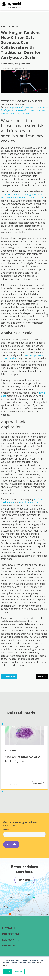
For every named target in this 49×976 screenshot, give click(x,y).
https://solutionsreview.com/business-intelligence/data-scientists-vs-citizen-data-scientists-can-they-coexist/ (24, 110)
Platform (8, 928)
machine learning (28, 502)
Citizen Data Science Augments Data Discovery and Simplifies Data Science (22, 196)
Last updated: (7, 68)
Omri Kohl (25, 63)
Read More (37, 784)
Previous (9, 676)
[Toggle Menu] (44, 5)
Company (8, 939)
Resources (9, 945)
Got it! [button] (7, 971)
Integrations (10, 934)
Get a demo (24, 880)
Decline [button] (18, 971)
